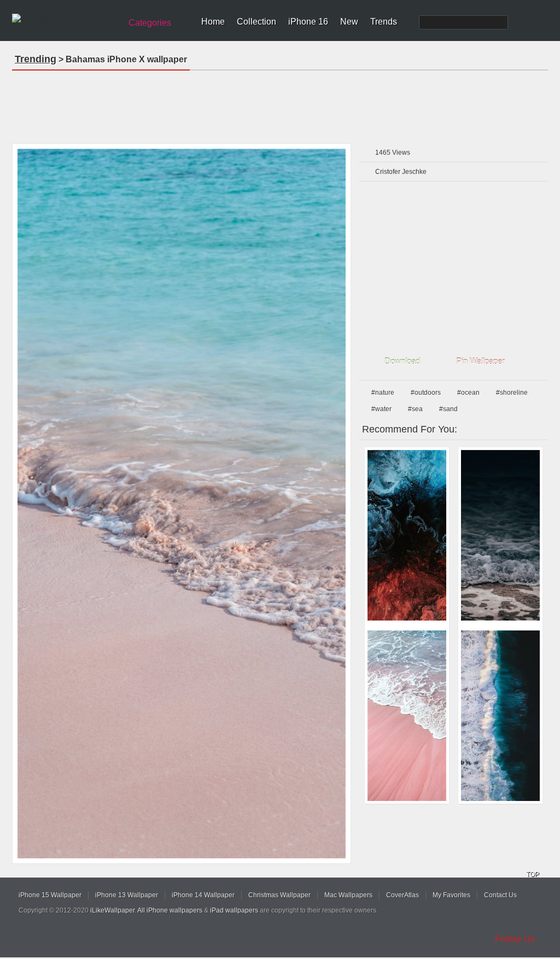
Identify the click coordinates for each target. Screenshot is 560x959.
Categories (150, 22)
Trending (35, 59)
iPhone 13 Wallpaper (126, 895)
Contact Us (500, 895)
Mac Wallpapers (348, 895)
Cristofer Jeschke (401, 172)
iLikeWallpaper (112, 910)
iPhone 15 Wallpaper (50, 895)
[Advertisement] (280, 103)
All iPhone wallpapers (169, 910)
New (349, 21)
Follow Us (515, 939)
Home (213, 21)
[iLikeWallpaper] (65, 19)
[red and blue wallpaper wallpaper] (407, 535)
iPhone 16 (308, 21)
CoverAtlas (402, 895)
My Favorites (451, 895)
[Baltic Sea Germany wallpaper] (500, 535)
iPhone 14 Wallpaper (203, 895)
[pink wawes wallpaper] (407, 715)
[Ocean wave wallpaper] (500, 715)
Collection (256, 21)
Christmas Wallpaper (279, 895)
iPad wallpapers (234, 910)
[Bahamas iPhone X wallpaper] (182, 503)
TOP (532, 874)
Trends (383, 21)
